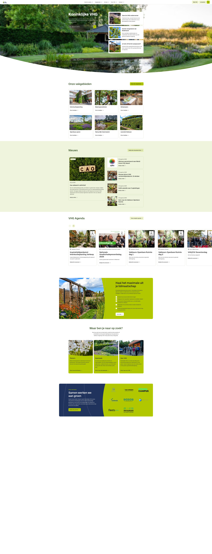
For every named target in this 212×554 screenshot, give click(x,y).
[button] (208, 2)
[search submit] (94, 26)
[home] (4, 2)
